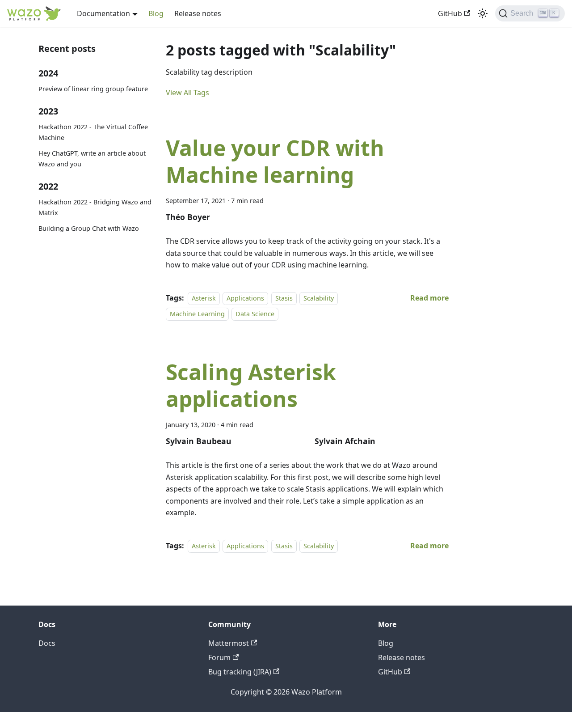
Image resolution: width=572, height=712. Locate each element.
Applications (245, 298)
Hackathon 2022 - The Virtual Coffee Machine (93, 132)
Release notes (197, 13)
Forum (219, 657)
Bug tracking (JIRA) (239, 672)
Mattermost (228, 643)
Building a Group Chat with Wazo (88, 228)
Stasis (284, 298)
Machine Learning (197, 313)
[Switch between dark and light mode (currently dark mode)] (482, 13)
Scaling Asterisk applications (251, 385)
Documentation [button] (103, 13)
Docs (46, 643)
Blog (156, 13)
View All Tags (187, 92)
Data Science (255, 313)
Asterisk (204, 298)
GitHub (450, 13)
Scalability (318, 298)
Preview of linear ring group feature (93, 89)
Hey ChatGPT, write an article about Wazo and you (92, 158)
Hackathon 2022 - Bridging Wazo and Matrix (94, 207)
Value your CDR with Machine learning (275, 161)
